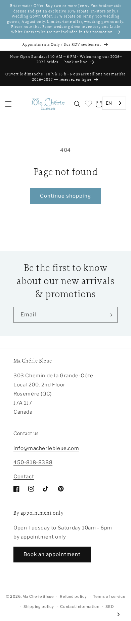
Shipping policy (39, 606)
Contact (23, 477)
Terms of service (109, 596)
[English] (115, 614)
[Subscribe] (109, 315)
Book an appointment (52, 554)
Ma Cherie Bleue (38, 596)
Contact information (79, 606)
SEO (109, 606)
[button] (8, 104)
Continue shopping (65, 196)
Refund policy (73, 596)
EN (109, 103)
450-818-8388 (32, 462)
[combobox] (114, 103)
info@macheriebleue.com (46, 448)
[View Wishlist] (88, 104)
